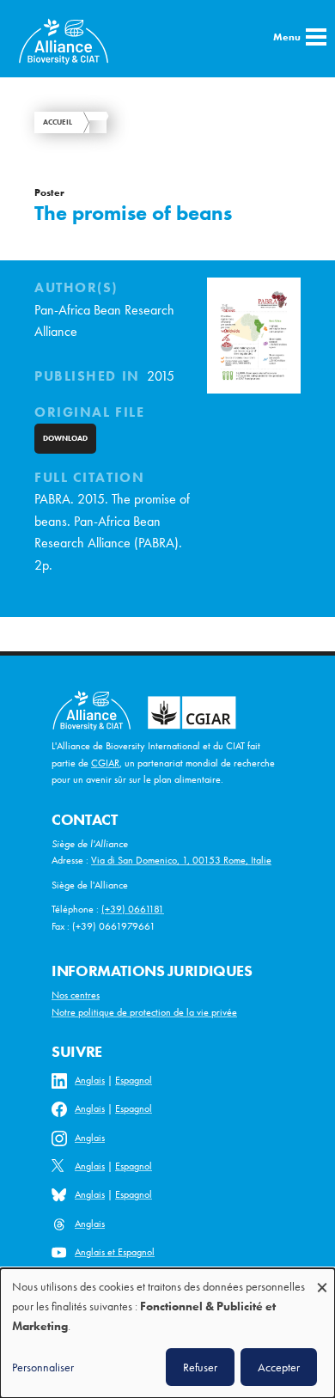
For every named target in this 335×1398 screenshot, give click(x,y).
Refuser (200, 1367)
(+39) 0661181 (132, 909)
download (65, 438)
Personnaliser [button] (43, 1367)
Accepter (279, 1367)
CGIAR (105, 763)
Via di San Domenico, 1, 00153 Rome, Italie (181, 860)
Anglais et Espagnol (115, 1252)
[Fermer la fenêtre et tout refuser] (322, 1279)
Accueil (57, 122)
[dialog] (167, 1333)
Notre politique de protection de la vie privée (144, 1012)
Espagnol (133, 1080)
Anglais (90, 1080)
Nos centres (76, 995)
